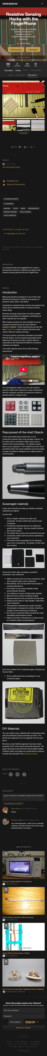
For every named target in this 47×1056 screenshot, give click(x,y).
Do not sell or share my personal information (23, 1046)
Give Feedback (35, 1042)
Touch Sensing (25, 212)
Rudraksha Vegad (16, 820)
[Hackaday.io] (10, 3)
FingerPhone (11, 329)
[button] (42, 3)
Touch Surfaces (10, 215)
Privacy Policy (23, 1044)
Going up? (24, 1036)
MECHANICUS (12, 884)
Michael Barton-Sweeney (15, 991)
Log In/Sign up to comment (13, 804)
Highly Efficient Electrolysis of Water (16, 953)
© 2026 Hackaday (23, 1051)
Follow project (16, 49)
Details (18, 70)
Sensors (7, 208)
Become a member (9, 1005)
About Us (9, 1042)
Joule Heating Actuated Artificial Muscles (18, 917)
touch (15, 208)
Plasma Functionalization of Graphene (17, 881)
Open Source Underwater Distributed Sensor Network (23, 989)
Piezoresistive (33, 208)
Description (8, 70)
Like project (33, 49)
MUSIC (23, 208)
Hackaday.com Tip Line (16, 233)
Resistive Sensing (10, 212)
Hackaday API (35, 1044)
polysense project (30, 753)
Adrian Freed (25, 43)
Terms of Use (11, 1044)
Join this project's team (11, 167)
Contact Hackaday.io (21, 1042)
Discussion (33, 75)
